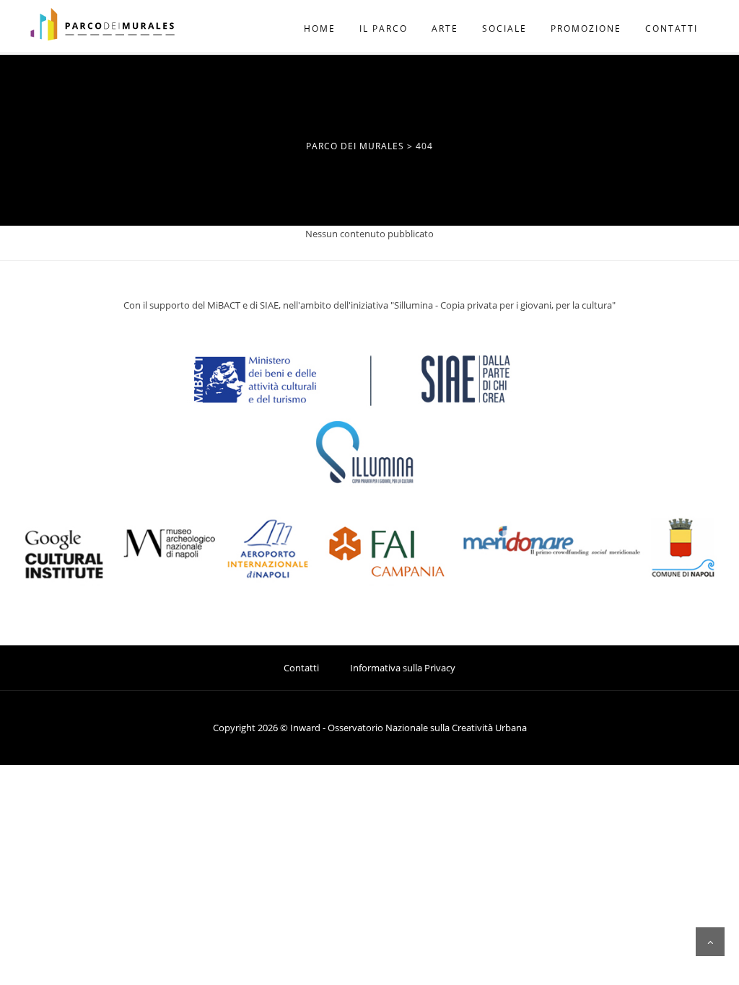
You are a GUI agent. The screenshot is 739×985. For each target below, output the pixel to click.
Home (320, 28)
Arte (445, 28)
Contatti (671, 28)
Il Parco (383, 28)
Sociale (504, 28)
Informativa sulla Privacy (402, 667)
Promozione (586, 28)
